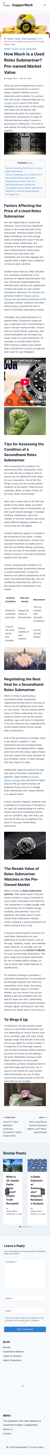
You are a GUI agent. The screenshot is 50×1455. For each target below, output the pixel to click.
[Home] (5, 38)
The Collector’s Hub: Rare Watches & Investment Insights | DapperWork (22, 1423)
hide (30, 163)
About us (7, 1429)
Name (9, 1298)
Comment (11, 1262)
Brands (7, 49)
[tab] (20, 1226)
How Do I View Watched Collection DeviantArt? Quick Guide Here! (12, 1126)
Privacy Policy (37, 1447)
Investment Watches (13, 1351)
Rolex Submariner (28, 49)
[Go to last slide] (7, 1192)
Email (9, 1310)
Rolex (15, 49)
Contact (7, 1433)
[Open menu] (44, 5)
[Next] (43, 1192)
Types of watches (12, 1356)
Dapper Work (12, 78)
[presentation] (12, 1165)
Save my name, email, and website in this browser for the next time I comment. (24, 1319)
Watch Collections (12, 1360)
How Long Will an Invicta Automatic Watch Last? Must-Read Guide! (37, 1125)
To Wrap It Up (12, 194)
